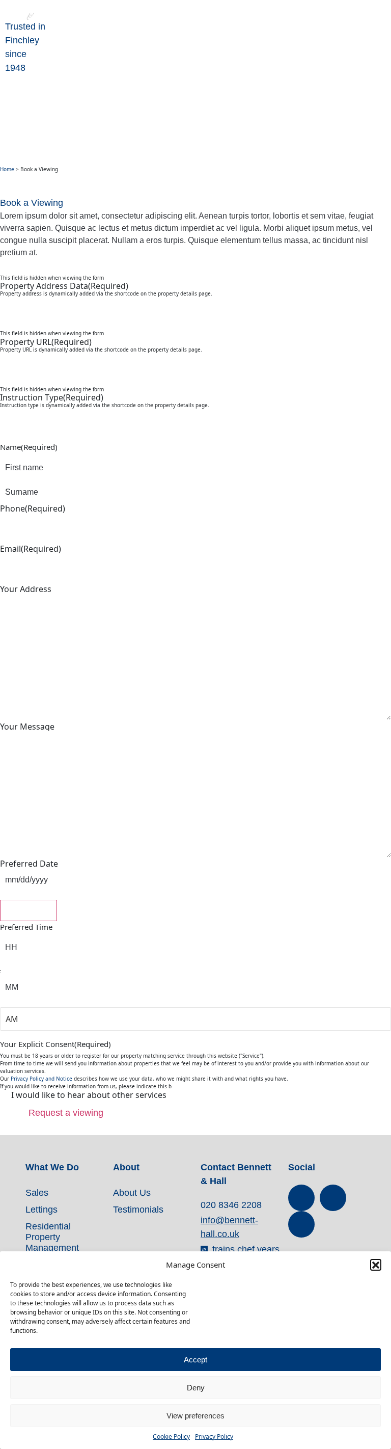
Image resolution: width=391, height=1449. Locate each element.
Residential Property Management (52, 1237)
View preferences (195, 1415)
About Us (132, 1193)
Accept (195, 1359)
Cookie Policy (171, 1436)
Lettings (41, 1209)
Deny (196, 1387)
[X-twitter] (333, 1198)
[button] (376, 1264)
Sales (36, 1193)
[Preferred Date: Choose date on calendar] (28, 910)
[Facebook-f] (301, 1198)
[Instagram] (301, 1224)
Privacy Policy (214, 1436)
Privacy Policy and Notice (41, 1078)
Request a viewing (66, 1113)
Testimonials (138, 1209)
